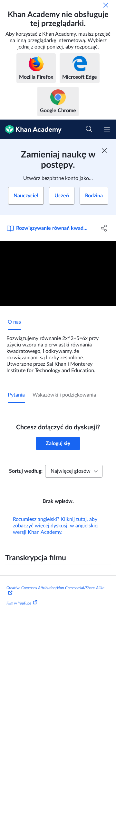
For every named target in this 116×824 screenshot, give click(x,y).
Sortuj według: (26, 471)
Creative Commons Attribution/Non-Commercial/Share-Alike (55, 588)
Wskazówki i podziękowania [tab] (64, 395)
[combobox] (73, 471)
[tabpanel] (58, 352)
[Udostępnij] (104, 228)
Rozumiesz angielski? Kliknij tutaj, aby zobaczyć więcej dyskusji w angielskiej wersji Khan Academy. (56, 526)
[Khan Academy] (31, 129)
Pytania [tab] (16, 395)
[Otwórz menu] (107, 129)
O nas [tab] (14, 322)
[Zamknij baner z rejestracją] (104, 150)
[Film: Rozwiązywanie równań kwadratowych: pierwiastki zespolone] (58, 273)
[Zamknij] (106, 5)
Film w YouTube (18, 603)
